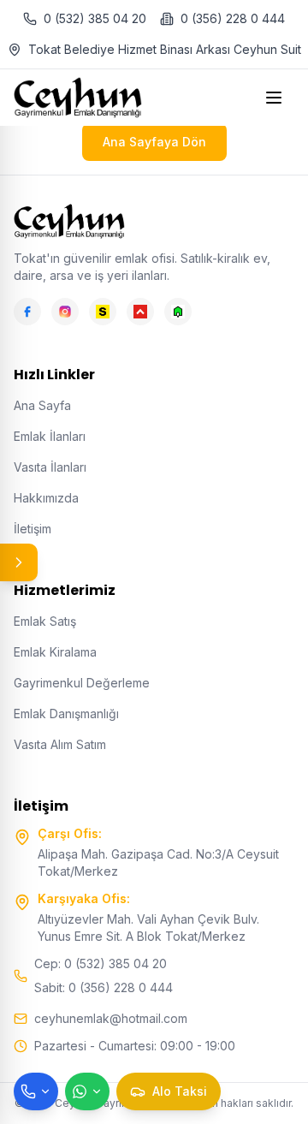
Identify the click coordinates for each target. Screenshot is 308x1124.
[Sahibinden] (102, 311)
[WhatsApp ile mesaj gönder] (87, 1091)
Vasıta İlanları (50, 467)
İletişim (32, 528)
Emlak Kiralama (55, 652)
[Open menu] (275, 97)
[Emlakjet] (178, 311)
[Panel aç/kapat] (19, 562)
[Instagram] (65, 311)
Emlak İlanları (50, 436)
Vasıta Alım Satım (60, 744)
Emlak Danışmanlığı (66, 713)
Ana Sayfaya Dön (154, 141)
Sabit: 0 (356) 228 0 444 (103, 987)
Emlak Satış (45, 621)
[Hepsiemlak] (140, 311)
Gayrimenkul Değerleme (82, 682)
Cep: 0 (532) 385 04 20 (100, 963)
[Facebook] (27, 311)
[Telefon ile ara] (36, 1091)
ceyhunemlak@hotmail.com (110, 1018)
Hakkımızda (46, 498)
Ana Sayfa (42, 405)
